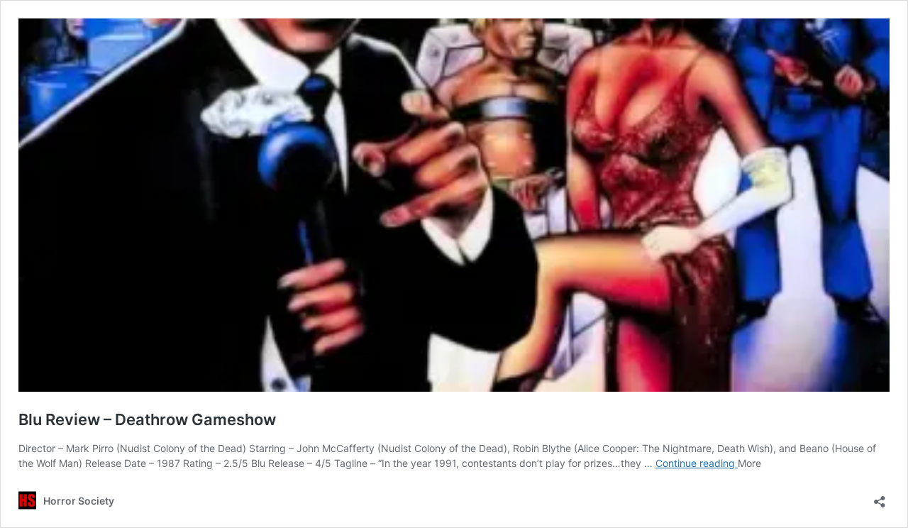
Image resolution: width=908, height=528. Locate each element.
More (749, 463)
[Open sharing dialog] (880, 497)
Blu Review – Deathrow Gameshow (147, 419)
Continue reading (696, 463)
